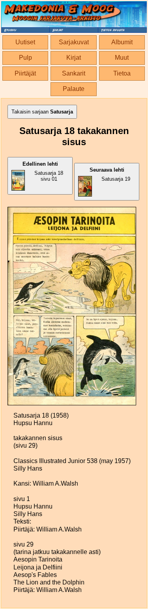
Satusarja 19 (110, 174)
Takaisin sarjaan (42, 112)
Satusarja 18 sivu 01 (43, 171)
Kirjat (73, 57)
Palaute (73, 88)
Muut (122, 57)
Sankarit (73, 73)
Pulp (25, 57)
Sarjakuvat (74, 42)
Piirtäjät (25, 73)
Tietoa (122, 73)
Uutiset (25, 42)
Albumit (122, 42)
